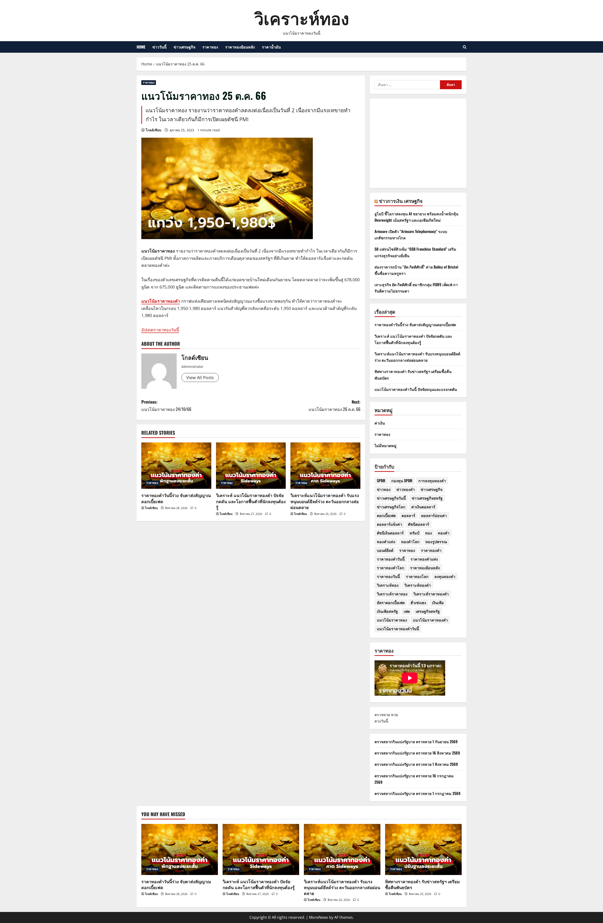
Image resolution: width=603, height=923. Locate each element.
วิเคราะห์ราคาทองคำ (431, 594)
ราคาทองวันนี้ (388, 576)
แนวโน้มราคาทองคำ (160, 301)
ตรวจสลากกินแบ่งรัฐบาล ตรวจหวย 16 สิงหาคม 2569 (417, 753)
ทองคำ (443, 533)
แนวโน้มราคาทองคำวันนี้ (398, 628)
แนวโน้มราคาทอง (392, 620)
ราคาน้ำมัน (271, 47)
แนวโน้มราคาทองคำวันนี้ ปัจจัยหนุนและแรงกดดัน (416, 389)
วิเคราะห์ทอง (301, 17)
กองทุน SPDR (401, 480)
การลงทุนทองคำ (432, 480)
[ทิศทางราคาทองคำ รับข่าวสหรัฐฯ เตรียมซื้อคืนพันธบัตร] (423, 849)
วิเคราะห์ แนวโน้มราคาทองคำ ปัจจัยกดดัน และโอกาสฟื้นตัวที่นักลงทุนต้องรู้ (251, 501)
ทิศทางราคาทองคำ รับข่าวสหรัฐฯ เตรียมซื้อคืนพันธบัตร (422, 884)
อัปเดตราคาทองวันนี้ (160, 330)
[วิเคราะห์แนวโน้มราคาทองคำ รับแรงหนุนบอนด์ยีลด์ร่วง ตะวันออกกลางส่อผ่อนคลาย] (325, 465)
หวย (394, 714)
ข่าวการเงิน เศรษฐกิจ (401, 200)
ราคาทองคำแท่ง (424, 559)
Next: (334, 405)
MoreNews (318, 917)
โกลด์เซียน (153, 130)
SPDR (381, 480)
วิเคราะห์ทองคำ (417, 585)
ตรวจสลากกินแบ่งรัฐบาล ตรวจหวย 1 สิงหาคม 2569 (416, 764)
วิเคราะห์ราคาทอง (392, 594)
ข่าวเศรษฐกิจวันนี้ (391, 498)
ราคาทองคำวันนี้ (391, 559)
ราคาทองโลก (417, 576)
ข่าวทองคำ (405, 489)
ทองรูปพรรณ (436, 541)
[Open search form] (464, 47)
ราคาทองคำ (431, 550)
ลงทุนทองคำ (444, 576)
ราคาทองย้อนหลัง (240, 47)
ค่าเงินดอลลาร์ (423, 507)
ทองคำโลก (410, 541)
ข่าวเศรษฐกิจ (184, 47)
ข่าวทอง (384, 489)
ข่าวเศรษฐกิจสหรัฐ (427, 498)
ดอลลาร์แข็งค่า (389, 524)
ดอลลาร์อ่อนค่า (434, 515)
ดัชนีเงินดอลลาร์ (390, 533)
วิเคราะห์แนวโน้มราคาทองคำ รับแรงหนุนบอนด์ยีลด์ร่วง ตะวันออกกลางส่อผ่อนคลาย (324, 501)
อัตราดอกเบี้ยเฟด (391, 602)
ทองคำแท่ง (386, 541)
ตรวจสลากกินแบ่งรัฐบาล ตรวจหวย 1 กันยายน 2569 (416, 741)
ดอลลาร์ (408, 515)
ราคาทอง (210, 47)
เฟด (407, 611)
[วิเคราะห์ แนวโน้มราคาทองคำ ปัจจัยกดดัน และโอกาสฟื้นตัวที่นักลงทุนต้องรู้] (251, 465)
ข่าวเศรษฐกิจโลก (391, 507)
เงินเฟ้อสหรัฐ (387, 611)
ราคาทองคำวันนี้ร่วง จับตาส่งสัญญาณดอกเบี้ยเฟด (176, 498)
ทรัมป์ (414, 533)
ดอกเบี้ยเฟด (386, 515)
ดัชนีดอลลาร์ (418, 524)
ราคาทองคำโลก (390, 567)
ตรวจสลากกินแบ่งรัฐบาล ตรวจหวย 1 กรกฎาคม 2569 (417, 793)
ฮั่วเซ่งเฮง (418, 602)
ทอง (428, 533)
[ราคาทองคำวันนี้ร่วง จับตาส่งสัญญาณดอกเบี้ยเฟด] (176, 465)
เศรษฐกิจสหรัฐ (428, 611)
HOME (141, 47)
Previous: (166, 405)
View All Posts (200, 377)
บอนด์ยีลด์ (385, 550)
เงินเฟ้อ (438, 602)
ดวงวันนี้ (381, 721)
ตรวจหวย (382, 714)
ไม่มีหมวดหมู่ (385, 445)
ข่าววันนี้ (159, 47)
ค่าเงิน (380, 423)
